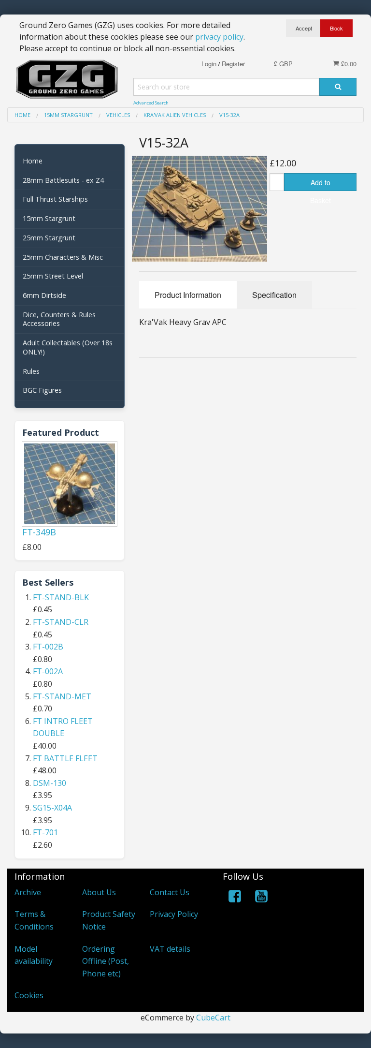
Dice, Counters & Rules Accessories (59, 319)
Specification (274, 294)
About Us (99, 892)
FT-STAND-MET (62, 696)
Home (33, 160)
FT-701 (45, 832)
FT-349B (39, 532)
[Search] (338, 87)
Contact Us (169, 892)
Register (233, 63)
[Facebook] (235, 898)
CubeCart (213, 1017)
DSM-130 (49, 783)
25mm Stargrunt (49, 237)
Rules (31, 371)
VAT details (170, 949)
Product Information (188, 294)
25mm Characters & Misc (63, 257)
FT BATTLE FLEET (65, 758)
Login (208, 63)
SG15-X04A (52, 807)
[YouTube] (261, 898)
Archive (27, 892)
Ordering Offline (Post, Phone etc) (105, 961)
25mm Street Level (53, 275)
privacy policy (219, 36)
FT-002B (48, 646)
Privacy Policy (174, 914)
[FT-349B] (69, 484)
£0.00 (348, 63)
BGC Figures (42, 390)
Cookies (28, 995)
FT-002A (48, 671)
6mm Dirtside (44, 295)
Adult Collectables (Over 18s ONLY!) (68, 347)
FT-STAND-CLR (60, 622)
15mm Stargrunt (49, 218)
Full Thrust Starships (55, 199)
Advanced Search (151, 103)
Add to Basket (320, 184)
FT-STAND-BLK (61, 597)
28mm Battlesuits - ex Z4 (63, 180)
